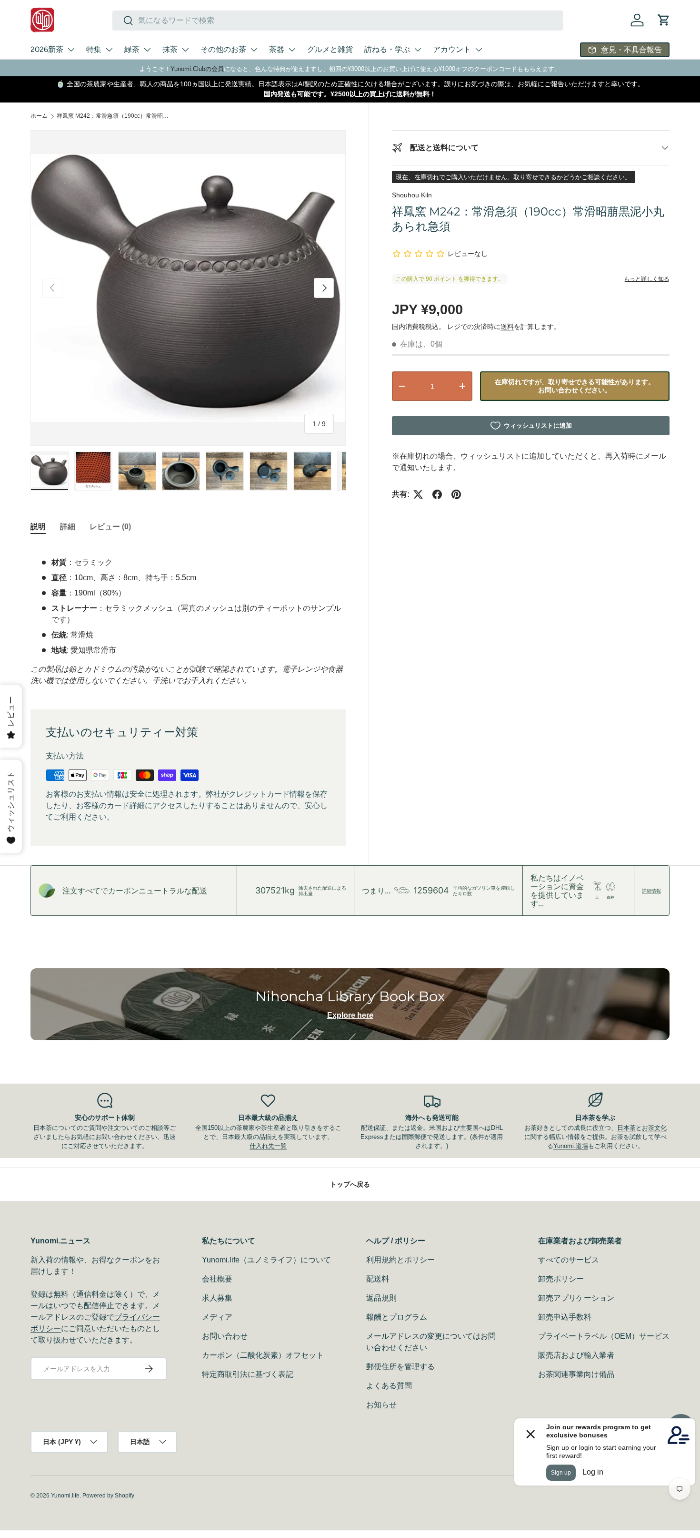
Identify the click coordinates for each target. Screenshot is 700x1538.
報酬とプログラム (396, 1317)
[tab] (38, 527)
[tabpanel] (188, 616)
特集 (93, 49)
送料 (507, 326)
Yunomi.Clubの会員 (197, 68)
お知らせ (381, 1405)
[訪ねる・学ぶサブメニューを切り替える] (417, 49)
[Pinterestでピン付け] (456, 494)
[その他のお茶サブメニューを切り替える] (254, 49)
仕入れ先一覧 (268, 1145)
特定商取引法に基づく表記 (247, 1374)
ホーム (39, 116)
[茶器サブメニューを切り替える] (292, 49)
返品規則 (381, 1298)
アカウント (452, 49)
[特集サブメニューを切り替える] (109, 49)
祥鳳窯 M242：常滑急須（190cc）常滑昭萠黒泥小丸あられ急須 (114, 116)
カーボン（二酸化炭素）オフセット (263, 1355)
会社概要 (217, 1279)
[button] (663, 20)
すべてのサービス (568, 1260)
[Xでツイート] (418, 494)
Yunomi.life (65, 1495)
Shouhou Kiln (412, 195)
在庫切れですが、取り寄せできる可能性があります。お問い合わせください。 (575, 386)
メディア (217, 1317)
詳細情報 (651, 890)
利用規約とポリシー (400, 1260)
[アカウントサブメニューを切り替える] (478, 49)
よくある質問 (389, 1386)
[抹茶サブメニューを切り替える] (185, 49)
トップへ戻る (350, 1184)
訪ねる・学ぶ (387, 49)
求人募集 (217, 1298)
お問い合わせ (225, 1336)
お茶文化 (654, 1127)
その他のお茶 (223, 49)
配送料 (377, 1279)
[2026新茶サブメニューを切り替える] (71, 49)
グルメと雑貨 (330, 49)
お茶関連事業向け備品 (576, 1374)
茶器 (276, 49)
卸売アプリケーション (576, 1298)
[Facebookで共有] (437, 494)
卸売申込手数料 (564, 1317)
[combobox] (337, 20)
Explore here (350, 1015)
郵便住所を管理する (400, 1367)
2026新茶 (46, 49)
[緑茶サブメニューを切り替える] (147, 49)
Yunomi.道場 (570, 1145)
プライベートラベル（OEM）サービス (604, 1336)
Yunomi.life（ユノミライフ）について (266, 1260)
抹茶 (170, 49)
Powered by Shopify (108, 1495)
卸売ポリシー (561, 1279)
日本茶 (626, 1127)
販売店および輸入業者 (576, 1355)
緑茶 (132, 49)
